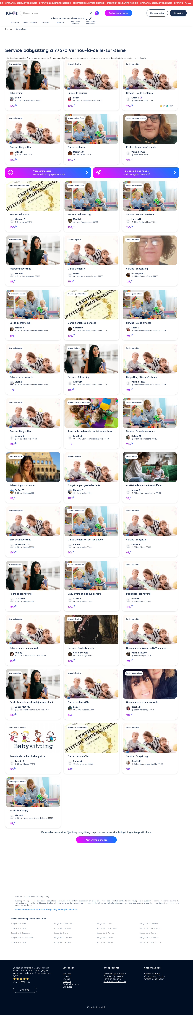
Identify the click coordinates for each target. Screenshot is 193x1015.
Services (67, 973)
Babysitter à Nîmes (104, 942)
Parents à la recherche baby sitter (28, 756)
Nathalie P (78, 490)
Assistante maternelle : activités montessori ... (91, 431)
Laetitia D (77, 436)
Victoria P (78, 327)
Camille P (136, 761)
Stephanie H (79, 761)
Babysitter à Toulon (104, 937)
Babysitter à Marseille (63, 923)
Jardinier (67, 981)
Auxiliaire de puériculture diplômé (143, 485)
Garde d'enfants (76, 147)
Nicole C (135, 598)
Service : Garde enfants (138, 322)
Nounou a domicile (19, 214)
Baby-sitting (16, 93)
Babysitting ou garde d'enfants (84, 485)
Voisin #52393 (138, 382)
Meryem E (20, 219)
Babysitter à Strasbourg (149, 928)
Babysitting (21, 29)
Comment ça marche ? (115, 973)
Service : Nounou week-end (140, 214)
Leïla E (76, 273)
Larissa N (136, 219)
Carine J (77, 544)
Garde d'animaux (71, 984)
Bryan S (18, 382)
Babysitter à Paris (18, 923)
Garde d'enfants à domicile (82, 322)
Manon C (19, 815)
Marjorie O (78, 152)
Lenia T (76, 707)
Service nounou (131, 456)
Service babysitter (74, 64)
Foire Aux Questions (113, 976)
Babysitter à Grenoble (148, 937)
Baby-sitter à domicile (21, 377)
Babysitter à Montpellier (106, 928)
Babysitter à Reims (147, 933)
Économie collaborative (115, 981)
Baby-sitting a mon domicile (24, 648)
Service (8, 29)
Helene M (136, 436)
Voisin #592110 (22, 544)
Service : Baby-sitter (20, 147)
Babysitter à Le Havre (63, 937)
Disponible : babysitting (138, 593)
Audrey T (19, 653)
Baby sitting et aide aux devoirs (84, 593)
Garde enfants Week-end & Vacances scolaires (146, 648)
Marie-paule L (138, 273)
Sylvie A (77, 598)
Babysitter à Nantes (62, 928)
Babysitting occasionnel (22, 485)
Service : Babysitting (137, 268)
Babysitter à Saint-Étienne (22, 937)
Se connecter (157, 13)
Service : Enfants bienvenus (140, 431)
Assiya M (77, 382)
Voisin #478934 (139, 152)
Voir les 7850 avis (21, 982)
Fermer (188, 3)
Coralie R (135, 707)
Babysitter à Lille (61, 933)
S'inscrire (178, 13)
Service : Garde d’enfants (139, 93)
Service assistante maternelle (79, 402)
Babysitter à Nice (18, 928)
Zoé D (18, 97)
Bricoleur (67, 979)
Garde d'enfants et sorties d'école (85, 539)
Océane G (19, 436)
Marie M (19, 273)
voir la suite (141, 58)
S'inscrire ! (25, 989)
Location (67, 976)
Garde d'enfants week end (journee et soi (31, 702)
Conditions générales (154, 976)
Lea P (76, 97)
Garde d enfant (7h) (78, 756)
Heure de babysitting (21, 593)
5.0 (164, 106)
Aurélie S (19, 761)
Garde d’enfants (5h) (20, 322)
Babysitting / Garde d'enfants (141, 377)
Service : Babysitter (136, 539)
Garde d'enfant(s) (19, 810)
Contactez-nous (152, 973)
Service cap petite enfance (136, 118)
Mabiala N (19, 327)
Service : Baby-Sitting (79, 214)
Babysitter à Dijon (18, 942)
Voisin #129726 (22, 707)
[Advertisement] (96, 39)
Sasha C (135, 327)
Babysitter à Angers (62, 942)
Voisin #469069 (80, 653)
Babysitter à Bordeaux (20, 933)
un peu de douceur (78, 93)
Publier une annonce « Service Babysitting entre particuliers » (45, 909)
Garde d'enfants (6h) (78, 702)
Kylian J (135, 97)
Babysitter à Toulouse (148, 923)
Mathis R (77, 219)
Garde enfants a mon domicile (142, 702)
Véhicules (67, 986)
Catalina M (20, 598)
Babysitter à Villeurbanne (150, 942)
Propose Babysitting (20, 268)
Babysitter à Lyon (104, 923)
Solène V (19, 490)
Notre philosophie (112, 979)
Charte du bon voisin (154, 979)
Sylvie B (19, 152)
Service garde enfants (76, 118)
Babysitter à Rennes (105, 933)
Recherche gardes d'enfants (141, 147)
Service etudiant (15, 64)
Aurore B (135, 490)
